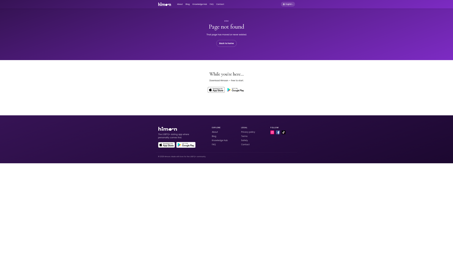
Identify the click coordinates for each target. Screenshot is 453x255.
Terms (244, 136)
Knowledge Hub (200, 4)
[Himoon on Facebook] (278, 132)
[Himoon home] (164, 4)
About (180, 4)
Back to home (226, 43)
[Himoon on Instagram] (272, 132)
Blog (188, 4)
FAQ (211, 4)
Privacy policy (248, 132)
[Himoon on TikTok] (283, 132)
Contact (220, 4)
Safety (244, 140)
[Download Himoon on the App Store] (216, 90)
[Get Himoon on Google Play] (235, 90)
